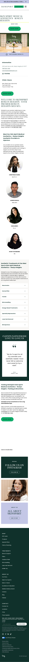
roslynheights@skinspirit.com (9, 70)
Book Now (15, 28)
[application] (14, 436)
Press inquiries (6, 615)
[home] (7, 6)
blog (3, 595)
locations (4, 609)
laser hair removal (7, 565)
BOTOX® (6, 121)
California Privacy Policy (7, 646)
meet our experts (6, 580)
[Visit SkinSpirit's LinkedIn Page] (8, 634)
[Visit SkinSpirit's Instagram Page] (3, 634)
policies (4, 598)
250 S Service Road (6, 394)
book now (19, 6)
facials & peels (6, 559)
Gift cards (4, 536)
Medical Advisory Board (8, 589)
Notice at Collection (21, 630)
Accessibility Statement (7, 650)
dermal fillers (14, 121)
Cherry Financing (6, 545)
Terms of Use (13, 630)
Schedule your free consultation (13, 125)
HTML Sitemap (5, 652)
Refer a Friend (6, 583)
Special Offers (6, 542)
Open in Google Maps (6, 449)
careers (4, 592)
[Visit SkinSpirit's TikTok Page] (11, 634)
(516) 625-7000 (6, 68)
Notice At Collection (6, 644)
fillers (3, 556)
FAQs (3, 612)
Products (4, 539)
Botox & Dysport (6, 553)
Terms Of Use (5, 643)
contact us (5, 606)
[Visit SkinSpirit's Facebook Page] (5, 634)
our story (14, 518)
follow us (14, 472)
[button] (26, 1)
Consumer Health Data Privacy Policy (11, 648)
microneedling (6, 562)
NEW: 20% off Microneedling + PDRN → (14, 1)
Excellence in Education (8, 586)
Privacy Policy (8, 630)
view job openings (14, 495)
